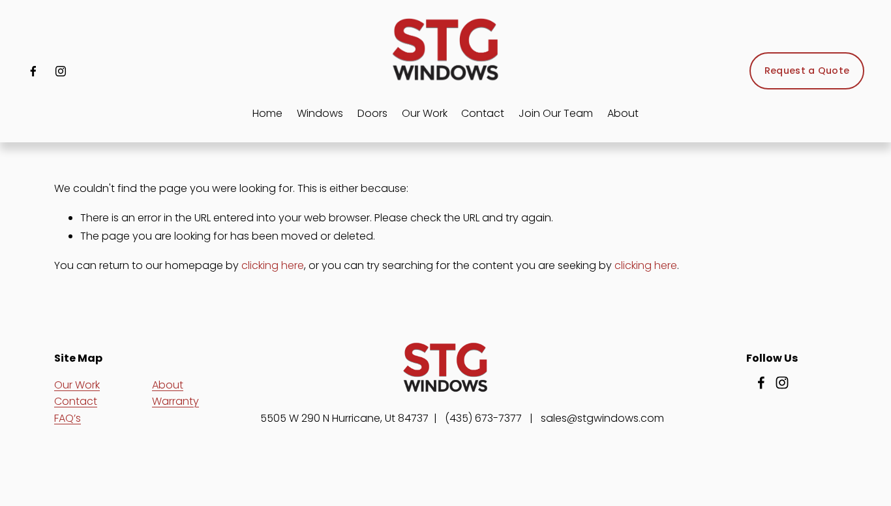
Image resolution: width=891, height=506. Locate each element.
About (167, 384)
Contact (482, 113)
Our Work (424, 113)
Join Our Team (556, 113)
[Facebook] (33, 71)
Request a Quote (806, 70)
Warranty (175, 401)
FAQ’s (67, 418)
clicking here (272, 265)
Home (267, 113)
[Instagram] (60, 71)
